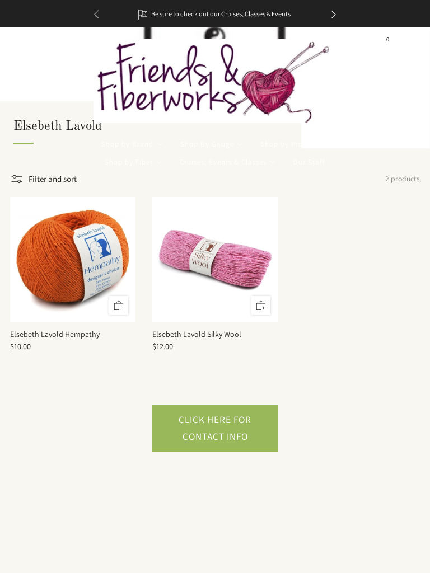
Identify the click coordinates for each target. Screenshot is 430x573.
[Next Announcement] (333, 13)
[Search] (407, 43)
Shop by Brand (127, 144)
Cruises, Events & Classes (223, 162)
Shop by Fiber (129, 162)
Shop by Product (289, 144)
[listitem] (215, 13)
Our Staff (309, 162)
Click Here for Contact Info (215, 428)
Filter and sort (53, 178)
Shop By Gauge (207, 144)
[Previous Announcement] (96, 13)
